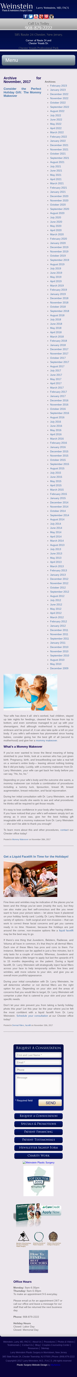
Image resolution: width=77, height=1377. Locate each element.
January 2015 (58, 498)
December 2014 (59, 502)
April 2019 (56, 281)
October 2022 (58, 102)
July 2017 (55, 370)
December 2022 (59, 94)
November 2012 (59, 583)
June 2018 (56, 323)
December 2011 (59, 630)
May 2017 (55, 379)
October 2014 (58, 510)
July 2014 (55, 523)
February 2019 (58, 289)
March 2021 (57, 183)
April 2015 (56, 485)
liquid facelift (66, 930)
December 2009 (59, 668)
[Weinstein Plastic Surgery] (38, 1162)
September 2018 (59, 311)
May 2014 (55, 532)
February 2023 (58, 85)
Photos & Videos (66, 1342)
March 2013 (57, 566)
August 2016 (57, 417)
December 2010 (59, 647)
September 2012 (59, 591)
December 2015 (59, 451)
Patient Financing (38, 1132)
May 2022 (55, 123)
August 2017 (57, 366)
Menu (11, 60)
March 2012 (57, 617)
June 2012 (56, 604)
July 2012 (55, 600)
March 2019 (57, 285)
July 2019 (55, 268)
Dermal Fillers (18, 1025)
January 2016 (58, 447)
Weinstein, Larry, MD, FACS (16, 1342)
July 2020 (55, 217)
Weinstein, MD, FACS (38, 8)
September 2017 (59, 362)
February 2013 (58, 570)
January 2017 (58, 396)
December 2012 (59, 578)
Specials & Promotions (38, 1124)
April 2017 (56, 383)
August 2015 (57, 468)
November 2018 (59, 302)
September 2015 (59, 464)
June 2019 (56, 272)
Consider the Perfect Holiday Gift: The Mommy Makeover (22, 92)
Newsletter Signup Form (38, 1148)
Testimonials (13, 1345)
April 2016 (56, 434)
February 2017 (58, 391)
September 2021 (59, 157)
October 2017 (58, 357)
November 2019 (59, 251)
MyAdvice (55, 1365)
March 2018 (57, 336)
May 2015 (55, 481)
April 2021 (56, 179)
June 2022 (56, 119)
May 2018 (55, 327)
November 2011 (59, 634)
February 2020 (58, 238)
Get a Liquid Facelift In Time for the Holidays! (36, 856)
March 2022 (57, 132)
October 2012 (58, 587)
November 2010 (59, 651)
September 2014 (59, 515)
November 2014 (59, 506)
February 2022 (58, 136)
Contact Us (27, 1345)
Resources (33, 1348)
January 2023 (58, 89)
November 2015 (59, 455)
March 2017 (57, 387)
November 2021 (59, 149)
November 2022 (59, 98)
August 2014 (57, 519)
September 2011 (59, 638)
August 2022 (57, 111)
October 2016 (58, 408)
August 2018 (57, 315)
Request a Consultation (38, 1116)
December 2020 (59, 196)
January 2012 (58, 625)
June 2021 (56, 170)
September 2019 (59, 260)
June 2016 (56, 425)
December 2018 (59, 298)
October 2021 (58, 153)
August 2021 (57, 162)
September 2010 (59, 655)
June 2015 (56, 476)
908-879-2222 (38, 27)
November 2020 (59, 200)
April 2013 (56, 561)
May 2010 (55, 664)
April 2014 (56, 536)
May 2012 (55, 608)
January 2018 (58, 345)
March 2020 (57, 234)
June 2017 (56, 374)
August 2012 (57, 596)
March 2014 (57, 540)
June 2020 (56, 221)
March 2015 (57, 489)
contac (64, 829)
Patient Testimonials (38, 1140)
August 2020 (57, 213)
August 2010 (57, 659)
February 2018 (58, 340)
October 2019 (58, 255)
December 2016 (59, 400)
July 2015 (55, 472)
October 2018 (58, 306)
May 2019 (55, 276)
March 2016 (57, 438)
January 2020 (58, 243)
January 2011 (58, 642)
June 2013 (56, 553)
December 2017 (59, 349)
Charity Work (39, 1156)
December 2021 (59, 145)
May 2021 (55, 174)
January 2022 (58, 140)
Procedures (49, 1342)
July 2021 (55, 166)
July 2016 (55, 421)
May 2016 (55, 430)
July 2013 (55, 549)
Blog (37, 1345)
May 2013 (55, 557)
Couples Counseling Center (55, 1345)
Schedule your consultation (32, 1015)
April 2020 (56, 230)
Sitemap (45, 1348)
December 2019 (59, 247)
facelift (28, 1025)
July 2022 (55, 115)
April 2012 (56, 613)
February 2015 (58, 494)
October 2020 (58, 204)
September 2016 (59, 413)
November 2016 (59, 404)
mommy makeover (46, 740)
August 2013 (57, 545)
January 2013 (58, 574)
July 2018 (55, 319)
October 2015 (58, 459)
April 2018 (56, 332)
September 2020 (59, 209)
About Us (36, 1342)
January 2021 (58, 191)
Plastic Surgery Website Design (32, 1365)
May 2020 (55, 225)
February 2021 (58, 187)
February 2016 (58, 442)
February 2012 (58, 621)
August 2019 (57, 264)
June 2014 (56, 527)
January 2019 (58, 294)
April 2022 (56, 128)
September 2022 (59, 106)
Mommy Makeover (20, 839)
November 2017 (59, 353)
